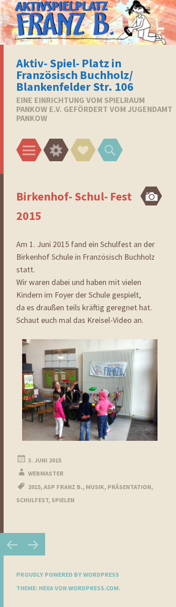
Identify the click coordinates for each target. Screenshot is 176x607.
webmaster (46, 473)
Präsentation (129, 487)
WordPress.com (93, 588)
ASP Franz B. (63, 487)
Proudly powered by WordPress (67, 574)
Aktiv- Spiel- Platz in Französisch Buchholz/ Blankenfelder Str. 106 (75, 75)
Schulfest (32, 500)
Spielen (62, 500)
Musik (95, 487)
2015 (34, 487)
